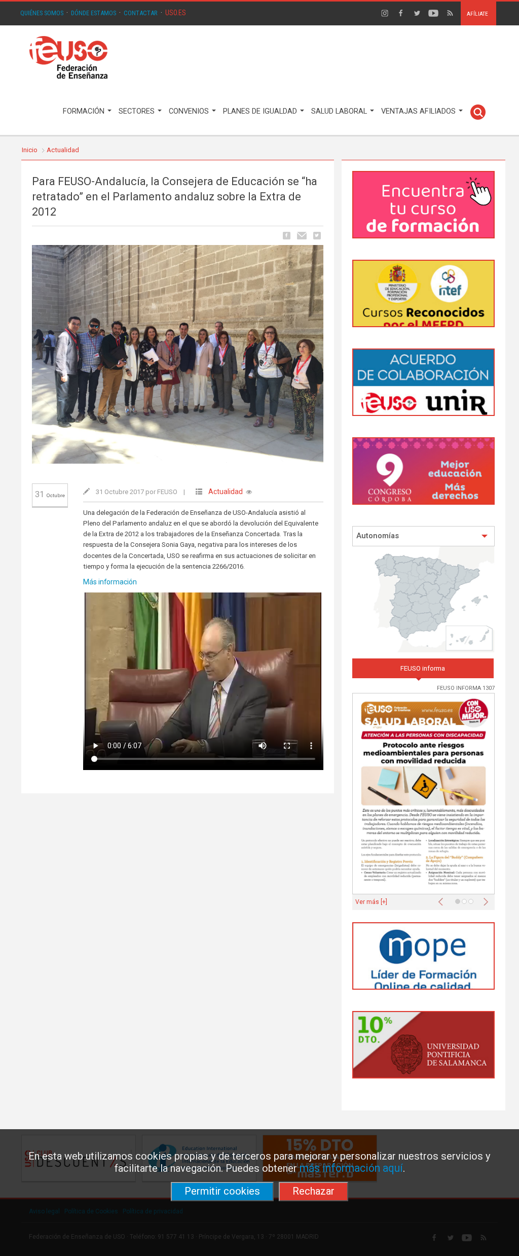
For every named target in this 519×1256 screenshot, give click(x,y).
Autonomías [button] (377, 536)
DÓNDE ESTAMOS (93, 13)
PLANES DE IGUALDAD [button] (261, 111)
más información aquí (351, 1168)
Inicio (30, 150)
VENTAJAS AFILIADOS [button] (419, 111)
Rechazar (313, 1191)
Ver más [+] (371, 901)
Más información (110, 582)
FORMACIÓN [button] (84, 111)
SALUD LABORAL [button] (340, 111)
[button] (443, 899)
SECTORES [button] (138, 111)
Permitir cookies (222, 1191)
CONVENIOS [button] (190, 111)
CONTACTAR (141, 13)
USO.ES (175, 13)
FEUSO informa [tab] (422, 668)
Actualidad (63, 150)
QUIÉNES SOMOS (41, 13)
